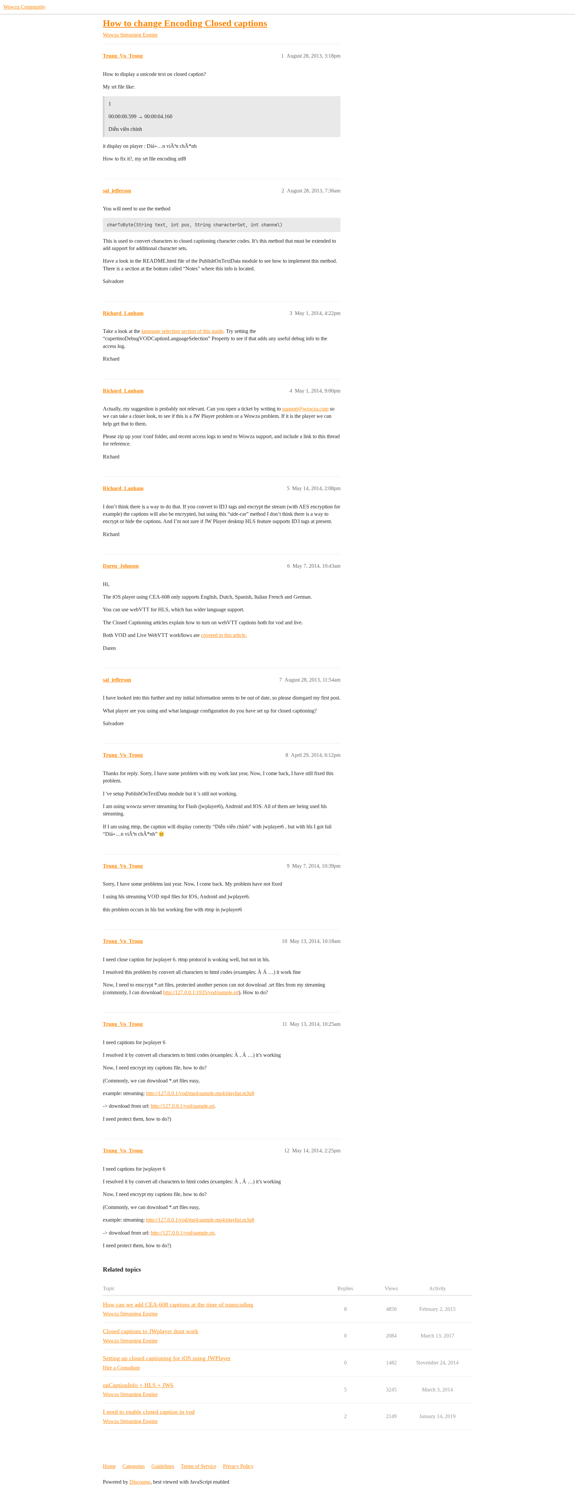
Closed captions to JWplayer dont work (150, 1331)
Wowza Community (24, 7)
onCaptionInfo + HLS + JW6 (138, 1385)
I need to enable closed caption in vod (149, 1411)
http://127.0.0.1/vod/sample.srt (182, 1106)
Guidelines (162, 1466)
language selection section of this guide (182, 331)
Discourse (139, 1482)
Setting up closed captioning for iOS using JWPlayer (167, 1358)
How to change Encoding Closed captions (185, 23)
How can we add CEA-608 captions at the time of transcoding (178, 1304)
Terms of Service (198, 1466)
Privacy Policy (238, 1466)
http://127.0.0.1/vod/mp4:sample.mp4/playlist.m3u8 (200, 1093)
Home (109, 1466)
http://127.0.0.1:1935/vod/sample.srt (201, 992)
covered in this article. (224, 635)
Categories (133, 1466)
